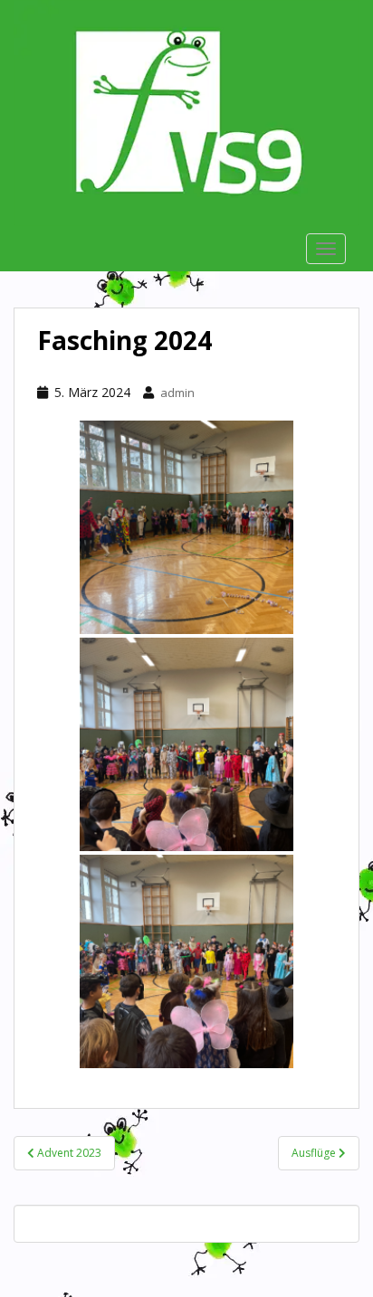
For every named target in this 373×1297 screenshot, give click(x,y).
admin (177, 392)
